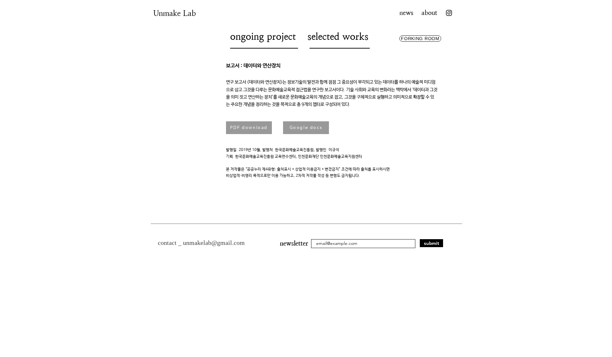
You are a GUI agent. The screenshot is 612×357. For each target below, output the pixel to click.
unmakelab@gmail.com (214, 242)
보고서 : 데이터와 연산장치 (254, 66)
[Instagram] (449, 13)
